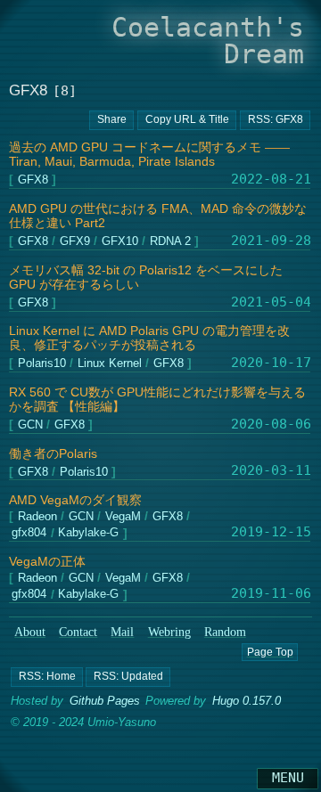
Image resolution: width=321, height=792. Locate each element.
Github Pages (105, 700)
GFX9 (74, 242)
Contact (78, 632)
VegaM (122, 517)
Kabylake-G (88, 534)
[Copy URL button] (111, 120)
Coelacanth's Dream (207, 40)
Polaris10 (41, 364)
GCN (29, 425)
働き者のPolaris (53, 454)
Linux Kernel (109, 364)
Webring (169, 632)
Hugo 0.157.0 (246, 700)
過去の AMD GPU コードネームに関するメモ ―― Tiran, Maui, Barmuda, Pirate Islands (149, 154)
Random (225, 632)
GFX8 (32, 180)
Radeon (36, 517)
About (29, 632)
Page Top (269, 652)
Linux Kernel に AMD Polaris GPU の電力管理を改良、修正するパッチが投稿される (149, 338)
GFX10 (119, 242)
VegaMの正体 (47, 561)
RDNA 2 (170, 242)
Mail (122, 632)
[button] (47, 677)
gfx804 (29, 534)
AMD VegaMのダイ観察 (75, 500)
